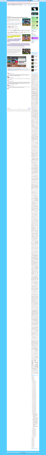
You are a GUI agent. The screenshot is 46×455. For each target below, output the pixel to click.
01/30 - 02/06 (34, 433)
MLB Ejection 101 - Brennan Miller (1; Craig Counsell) (34, 18)
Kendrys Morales (33, 220)
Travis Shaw (37, 355)
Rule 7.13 (35, 318)
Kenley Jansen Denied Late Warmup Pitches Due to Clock (35, 427)
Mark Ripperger (36, 241)
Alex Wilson (36, 81)
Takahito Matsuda (35, 342)
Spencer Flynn (37, 337)
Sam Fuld (34, 329)
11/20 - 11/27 (34, 385)
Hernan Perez (32, 182)
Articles (10, 69)
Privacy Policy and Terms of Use (23, 452)
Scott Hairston (32, 331)
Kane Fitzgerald (36, 218)
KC (33, 218)
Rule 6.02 (35, 313)
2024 (32, 378)
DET (31, 136)
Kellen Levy (35, 219)
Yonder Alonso (33, 372)
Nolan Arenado (36, 267)
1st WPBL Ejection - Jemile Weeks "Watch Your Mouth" (33, 26)
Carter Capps (35, 120)
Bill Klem (35, 98)
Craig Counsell (32, 135)
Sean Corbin (36, 333)
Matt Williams (35, 248)
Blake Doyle (33, 100)
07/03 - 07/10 (34, 403)
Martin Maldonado (36, 242)
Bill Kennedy (32, 98)
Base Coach (37, 94)
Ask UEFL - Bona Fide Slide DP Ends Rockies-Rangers (35, 424)
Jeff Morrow (34, 198)
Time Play (37, 348)
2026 (32, 376)
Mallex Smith (35, 235)
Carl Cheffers (33, 118)
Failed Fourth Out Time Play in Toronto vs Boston (36, 63)
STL (31, 328)
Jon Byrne (36, 211)
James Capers (33, 191)
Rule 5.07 (34, 311)
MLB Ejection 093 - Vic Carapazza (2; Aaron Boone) (36, 56)
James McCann (32, 192)
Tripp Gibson (35, 357)
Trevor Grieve (32, 357)
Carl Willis (35, 118)
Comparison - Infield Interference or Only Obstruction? (13, 23)
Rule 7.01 (37, 315)
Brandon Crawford (32, 105)
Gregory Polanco (34, 178)
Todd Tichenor (36, 349)
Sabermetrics (35, 328)
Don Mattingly (32, 153)
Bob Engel (35, 101)
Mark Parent (33, 241)
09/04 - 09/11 (34, 395)
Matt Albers (37, 244)
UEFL (26, 69)
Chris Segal (36, 128)
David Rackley (34, 146)
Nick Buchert (32, 265)
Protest (32, 278)
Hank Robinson (32, 180)
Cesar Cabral (33, 122)
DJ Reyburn (35, 136)
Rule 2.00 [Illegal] (34, 298)
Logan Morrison (33, 231)
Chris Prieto (35, 127)
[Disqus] (19, 80)
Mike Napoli (36, 257)
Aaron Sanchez (35, 76)
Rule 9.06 (32, 322)
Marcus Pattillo (32, 237)
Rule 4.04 (35, 307)
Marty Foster (36, 243)
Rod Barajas (37, 287)
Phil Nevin (35, 276)
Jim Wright (35, 204)
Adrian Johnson (35, 78)
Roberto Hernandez (32, 285)
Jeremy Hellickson (32, 200)
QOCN (35, 278)
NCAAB (34, 261)
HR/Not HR (36, 179)
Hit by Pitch (36, 182)
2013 (32, 444)
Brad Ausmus (36, 103)
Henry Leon (36, 181)
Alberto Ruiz (36, 79)
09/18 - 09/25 (34, 393)
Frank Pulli (33, 170)
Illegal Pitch (36, 185)
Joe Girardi (35, 205)
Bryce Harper (32, 114)
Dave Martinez (36, 142)
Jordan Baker (36, 213)
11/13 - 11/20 (34, 386)
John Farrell (34, 208)
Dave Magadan (33, 142)
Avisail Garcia (32, 92)
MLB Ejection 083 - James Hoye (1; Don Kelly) (36, 70)
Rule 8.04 (33, 320)
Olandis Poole (32, 268)
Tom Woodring (35, 351)
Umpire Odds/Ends (12, 70)
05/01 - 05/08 (34, 411)
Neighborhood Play (33, 263)
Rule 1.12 (36, 292)
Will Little (34, 369)
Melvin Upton (34, 250)
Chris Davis (36, 126)
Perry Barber (34, 274)
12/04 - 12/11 (34, 383)
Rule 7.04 (32, 316)
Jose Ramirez (35, 215)
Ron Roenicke (33, 289)
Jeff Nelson (37, 198)
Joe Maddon (34, 206)
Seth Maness (34, 335)
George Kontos (35, 174)
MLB (35, 233)
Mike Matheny (35, 256)
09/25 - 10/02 (34, 392)
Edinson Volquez (32, 157)
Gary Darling (37, 172)
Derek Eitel (36, 148)
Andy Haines (37, 85)
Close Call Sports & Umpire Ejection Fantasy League (19, 2)
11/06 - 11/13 (34, 387)
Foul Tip (33, 169)
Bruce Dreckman (35, 113)
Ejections (33, 158)
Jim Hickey (37, 202)
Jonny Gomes (32, 213)
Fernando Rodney (32, 167)
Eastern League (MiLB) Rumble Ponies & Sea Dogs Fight (34, 416)
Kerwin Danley (36, 220)
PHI (35, 268)
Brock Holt (35, 112)
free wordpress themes (23, 453)
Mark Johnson (36, 239)
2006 (32, 447)
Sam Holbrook (36, 329)
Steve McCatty (35, 339)
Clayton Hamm (37, 129)
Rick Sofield (34, 283)
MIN (33, 233)
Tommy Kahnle (32, 352)
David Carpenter (33, 144)
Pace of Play (37, 269)
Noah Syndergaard (32, 267)
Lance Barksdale (33, 227)
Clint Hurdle (32, 131)
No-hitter (36, 266)
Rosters (34, 291)
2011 (32, 446)
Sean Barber (32, 333)
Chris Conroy (32, 126)
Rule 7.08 (37, 317)
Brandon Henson (36, 105)
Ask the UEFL (13, 69)
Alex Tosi (33, 81)
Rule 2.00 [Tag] (32, 304)
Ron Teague (37, 289)
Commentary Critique (35, 133)
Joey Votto (33, 207)
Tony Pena (33, 353)
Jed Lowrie (33, 196)
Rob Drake (37, 283)
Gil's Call (33, 176)
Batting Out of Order (34, 96)
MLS (37, 233)
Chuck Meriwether (33, 129)
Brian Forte (37, 109)
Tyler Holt (37, 359)
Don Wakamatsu (36, 153)
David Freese (36, 144)
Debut (37, 147)
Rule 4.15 (34, 309)
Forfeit (37, 168)
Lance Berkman (35, 228)
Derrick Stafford (34, 150)
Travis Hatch (34, 355)
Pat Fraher (37, 270)
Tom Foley (33, 350)
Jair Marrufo (35, 189)
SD (32, 327)
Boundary (33, 103)
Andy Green (33, 85)
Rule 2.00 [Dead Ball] (36, 296)
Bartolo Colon (34, 94)
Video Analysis (15, 70)
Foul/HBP (36, 169)
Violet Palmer (34, 367)
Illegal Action (32, 185)
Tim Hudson (35, 346)
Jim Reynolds (32, 203)
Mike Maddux (32, 256)
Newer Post (8, 108)
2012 (32, 445)
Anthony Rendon (33, 88)
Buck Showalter (36, 114)
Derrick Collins (36, 149)
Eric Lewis (37, 163)
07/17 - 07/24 (34, 401)
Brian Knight (35, 110)
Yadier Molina (36, 370)
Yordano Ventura (36, 372)
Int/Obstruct (35, 187)
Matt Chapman (35, 246)
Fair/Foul (36, 165)
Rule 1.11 (33, 292)
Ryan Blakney (35, 324)
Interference (19, 69)
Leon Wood (35, 230)
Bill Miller (37, 98)
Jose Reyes (37, 215)
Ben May (37, 96)
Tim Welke (34, 348)
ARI (33, 75)
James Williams (32, 193)
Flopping (32, 168)
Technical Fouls (33, 343)
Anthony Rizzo (36, 88)
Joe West (37, 206)
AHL (36, 74)
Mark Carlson (34, 238)
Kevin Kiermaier (35, 222)
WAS (36, 367)
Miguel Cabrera (36, 252)
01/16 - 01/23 (34, 435)
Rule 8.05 (35, 320)
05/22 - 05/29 (34, 408)
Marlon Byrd (33, 242)
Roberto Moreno (36, 285)
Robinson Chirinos (33, 287)
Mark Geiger (34, 239)
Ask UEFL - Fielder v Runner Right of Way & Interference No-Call (17, 67)
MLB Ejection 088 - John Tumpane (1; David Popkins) (36, 60)
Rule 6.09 (34, 315)
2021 (32, 437)
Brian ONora (16, 69)
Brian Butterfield (33, 109)
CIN (37, 116)
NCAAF (36, 261)
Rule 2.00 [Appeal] (33, 294)
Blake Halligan (36, 100)
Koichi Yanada (35, 224)
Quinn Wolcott (33, 279)
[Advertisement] (19, 11)
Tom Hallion (36, 350)
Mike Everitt (36, 255)
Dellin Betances (33, 148)
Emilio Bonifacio (35, 161)
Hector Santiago (32, 181)
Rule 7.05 (35, 316)
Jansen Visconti (35, 193)
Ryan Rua (34, 326)
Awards (35, 92)
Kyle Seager (35, 226)
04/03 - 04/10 (34, 429)
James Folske (36, 191)
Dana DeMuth (34, 139)
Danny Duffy (35, 140)
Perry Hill (37, 274)
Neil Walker (37, 263)
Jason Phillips (35, 194)
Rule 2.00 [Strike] (35, 303)
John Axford (36, 207)
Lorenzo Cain (37, 231)
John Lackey (36, 209)
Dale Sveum (35, 137)
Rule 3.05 (33, 305)
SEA (34, 327)
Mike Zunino (32, 259)
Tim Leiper (37, 346)
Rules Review (24, 69)
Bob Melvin (37, 102)
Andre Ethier (37, 83)
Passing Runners (33, 270)
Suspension (36, 341)
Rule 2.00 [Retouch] (35, 302)
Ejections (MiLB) (33, 159)
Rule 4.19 (36, 309)
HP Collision (32, 179)
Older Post (29, 108)
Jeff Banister (35, 196)
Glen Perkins (36, 176)
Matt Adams (35, 244)
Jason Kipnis (32, 194)
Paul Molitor (35, 272)
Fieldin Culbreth (36, 167)
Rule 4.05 (37, 307)
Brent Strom (36, 107)
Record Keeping (35, 281)
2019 (32, 439)
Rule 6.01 (21, 69)
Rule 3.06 (35, 305)
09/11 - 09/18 (34, 394)
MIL (31, 233)
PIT (37, 268)
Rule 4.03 (32, 307)
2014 (32, 443)
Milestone (35, 259)
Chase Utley (35, 124)
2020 (32, 438)
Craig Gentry (36, 135)
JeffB (32, 30)
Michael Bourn (37, 250)
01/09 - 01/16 (34, 436)
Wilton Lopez (33, 370)
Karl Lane (32, 219)
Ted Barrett (37, 343)
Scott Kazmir (35, 331)
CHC (34, 116)
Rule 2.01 (36, 304)
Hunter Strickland (33, 183)
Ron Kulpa (37, 288)
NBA (31, 261)
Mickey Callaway (33, 252)
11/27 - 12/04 (34, 384)
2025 (32, 377)
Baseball (33, 95)
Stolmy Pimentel (35, 340)
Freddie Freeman (35, 170)
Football (35, 168)
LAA (37, 226)
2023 (32, 379)
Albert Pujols (32, 79)
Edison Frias (36, 157)
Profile (32, 277)
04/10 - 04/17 (34, 428)
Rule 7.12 (32, 318)
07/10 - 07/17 (34, 402)
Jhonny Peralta (34, 202)
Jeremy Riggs (36, 200)
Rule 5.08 (37, 311)
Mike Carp (35, 254)
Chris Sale (37, 127)
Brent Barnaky (32, 107)
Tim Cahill (32, 346)
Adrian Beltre (34, 77)
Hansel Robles (36, 180)
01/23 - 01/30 (34, 434)
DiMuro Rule (35, 151)
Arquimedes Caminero (33, 90)
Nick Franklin (35, 265)
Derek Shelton (32, 149)
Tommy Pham (35, 352)
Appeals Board (34, 89)
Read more (34, 20)
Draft (31, 155)
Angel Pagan (36, 87)
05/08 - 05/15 (34, 410)
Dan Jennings (35, 138)
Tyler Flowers (34, 359)
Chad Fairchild (36, 122)
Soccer (34, 337)
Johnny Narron (32, 211)
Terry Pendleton (35, 344)
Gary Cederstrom (33, 172)
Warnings (34, 368)
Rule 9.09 (35, 322)
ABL (34, 74)
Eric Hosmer (34, 163)
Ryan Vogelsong (36, 326)
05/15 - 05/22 (34, 409)
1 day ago (32, 32)
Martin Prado (33, 243)
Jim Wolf (32, 204)
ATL (35, 75)
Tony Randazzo (35, 353)
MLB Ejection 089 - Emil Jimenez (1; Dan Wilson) (36, 66)
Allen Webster (34, 83)
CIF (36, 116)
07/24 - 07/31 (34, 400)
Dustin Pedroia (35, 155)
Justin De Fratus (34, 217)
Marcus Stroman (36, 237)
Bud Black (33, 115)
